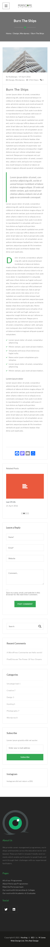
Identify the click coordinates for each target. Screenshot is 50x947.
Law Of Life (10, 502)
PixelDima (11, 659)
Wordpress (20, 80)
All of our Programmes (12, 880)
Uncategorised (13, 684)
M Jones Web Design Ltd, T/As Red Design (28, 939)
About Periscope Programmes (15, 884)
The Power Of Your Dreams (30, 659)
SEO (32, 937)
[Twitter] (6, 909)
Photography (13, 711)
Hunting (11, 704)
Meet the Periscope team (13, 887)
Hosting (24, 937)
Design (11, 80)
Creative (11, 690)
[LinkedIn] (14, 909)
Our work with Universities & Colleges (19, 890)
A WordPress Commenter (18, 652)
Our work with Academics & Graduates (19, 893)
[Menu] (6, 6)
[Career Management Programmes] (25, 6)
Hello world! (37, 652)
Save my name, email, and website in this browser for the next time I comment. (23, 593)
